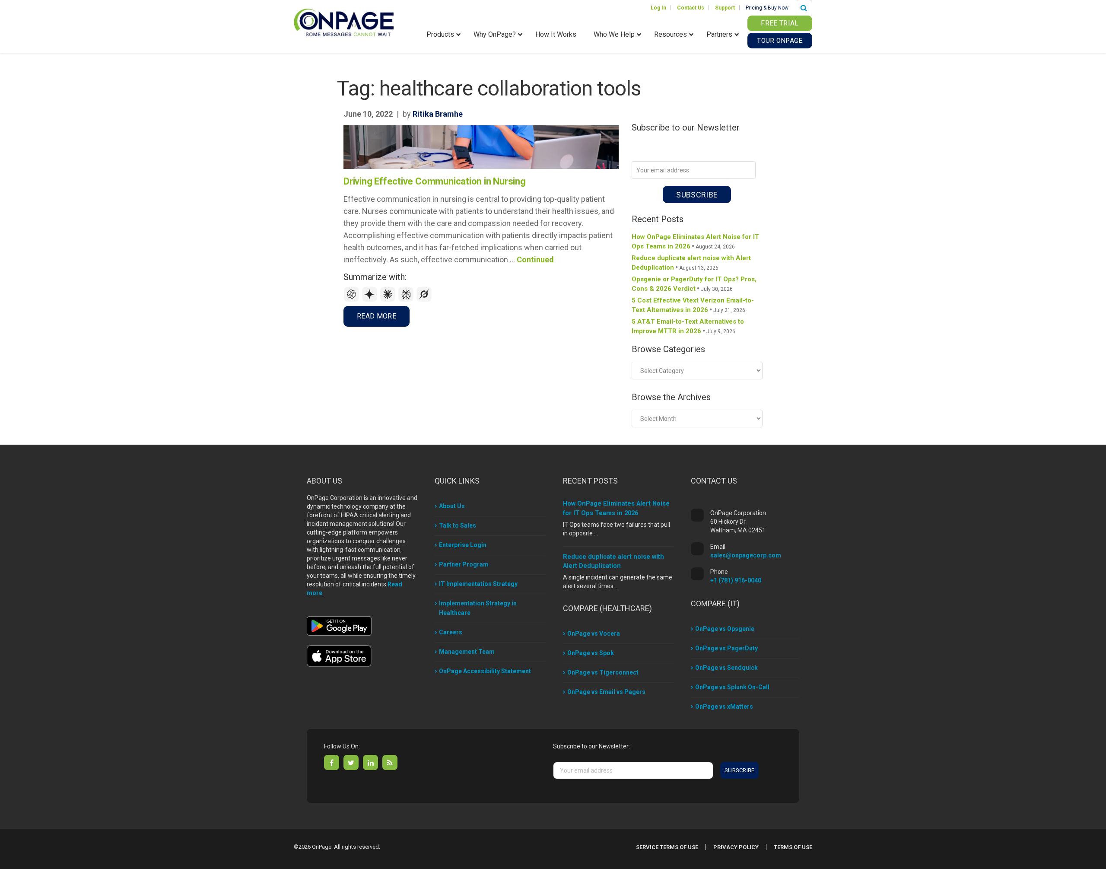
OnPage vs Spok (590, 652)
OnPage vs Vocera (593, 633)
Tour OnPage (779, 41)
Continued (535, 259)
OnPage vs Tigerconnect (603, 672)
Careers (450, 632)
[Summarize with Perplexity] (407, 299)
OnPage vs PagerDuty (726, 648)
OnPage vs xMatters (724, 706)
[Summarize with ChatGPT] (352, 299)
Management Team (467, 651)
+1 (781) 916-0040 (735, 580)
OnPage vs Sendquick (726, 667)
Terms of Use (793, 847)
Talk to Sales (457, 525)
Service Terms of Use (667, 847)
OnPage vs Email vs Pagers (606, 691)
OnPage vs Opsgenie (724, 628)
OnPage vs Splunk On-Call (732, 687)
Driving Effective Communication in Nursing (434, 181)
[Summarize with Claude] (389, 299)
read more (376, 316)
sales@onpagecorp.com (745, 555)
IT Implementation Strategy (478, 583)
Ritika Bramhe (438, 113)
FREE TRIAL (779, 23)
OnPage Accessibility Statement (485, 671)
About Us (452, 506)
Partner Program (464, 564)
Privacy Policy (736, 847)
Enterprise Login (462, 544)
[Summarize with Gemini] (371, 299)
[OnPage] (344, 21)
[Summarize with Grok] (424, 299)
